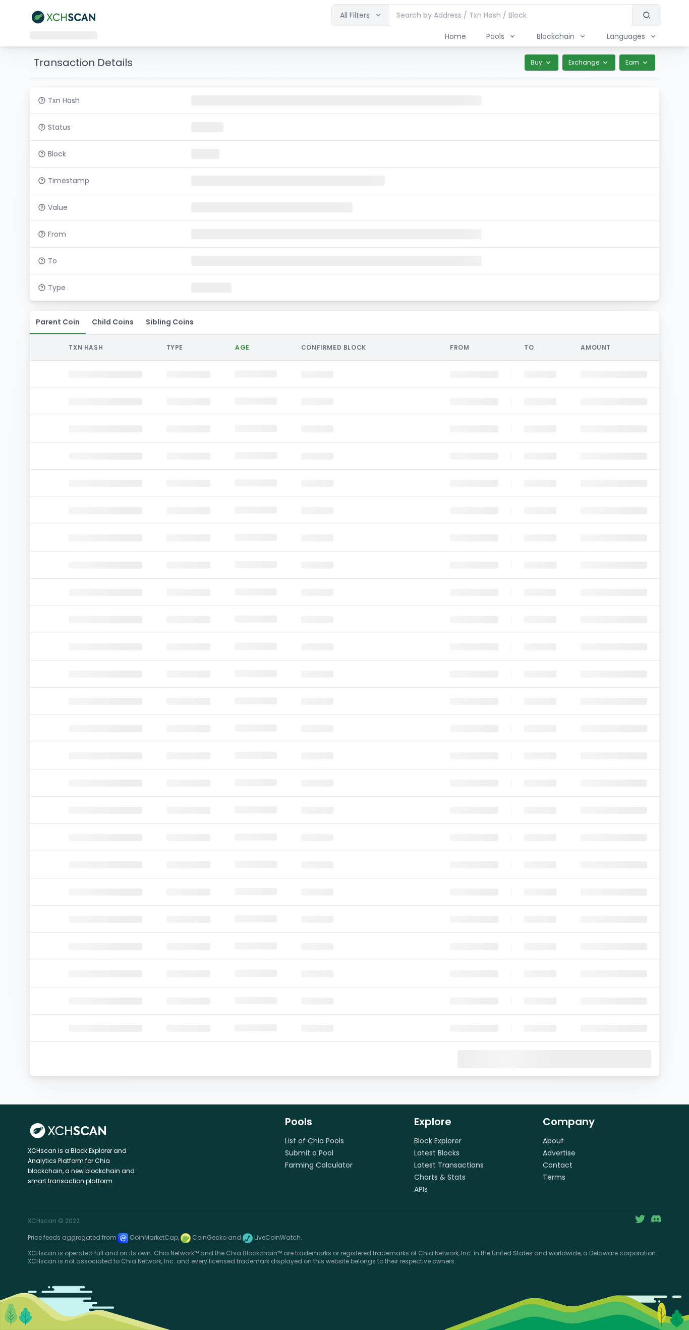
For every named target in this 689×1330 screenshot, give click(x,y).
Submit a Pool (309, 1153)
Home (455, 36)
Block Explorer (438, 1141)
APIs (421, 1189)
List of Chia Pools (314, 1141)
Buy (536, 62)
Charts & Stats (440, 1177)
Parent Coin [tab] (58, 322)
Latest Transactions (449, 1165)
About (553, 1141)
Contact (557, 1165)
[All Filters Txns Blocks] (359, 15)
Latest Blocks (437, 1153)
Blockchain (556, 36)
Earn (632, 62)
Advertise (559, 1153)
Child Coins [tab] (113, 322)
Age (242, 347)
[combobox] (510, 15)
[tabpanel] (344, 704)
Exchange (583, 62)
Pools (495, 36)
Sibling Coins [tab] (170, 322)
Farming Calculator (319, 1165)
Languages (626, 36)
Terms (554, 1177)
